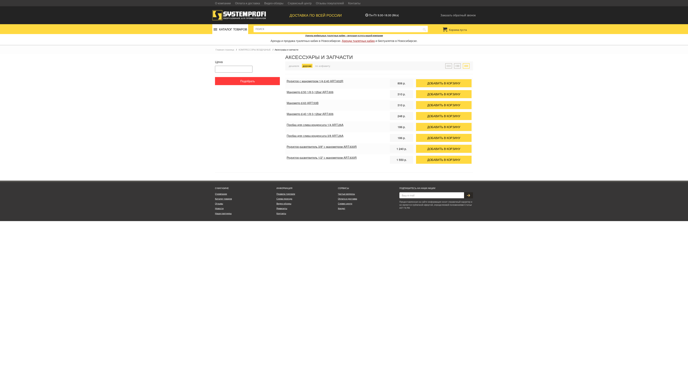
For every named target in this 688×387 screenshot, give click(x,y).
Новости (219, 208)
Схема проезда (284, 198)
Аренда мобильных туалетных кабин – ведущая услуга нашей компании (344, 35)
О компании (223, 3)
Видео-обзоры (273, 3)
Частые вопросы (346, 193)
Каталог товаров (223, 198)
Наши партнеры (223, 213)
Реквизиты (281, 208)
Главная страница (225, 50)
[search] (424, 29)
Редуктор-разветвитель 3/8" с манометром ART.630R (322, 147)
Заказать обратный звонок (458, 15)
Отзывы (219, 203)
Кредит (341, 208)
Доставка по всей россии (316, 15)
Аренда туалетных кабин (358, 41)
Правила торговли (285, 193)
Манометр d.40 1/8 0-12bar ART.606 (310, 114)
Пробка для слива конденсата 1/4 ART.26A (315, 125)
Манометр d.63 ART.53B (303, 103)
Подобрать (247, 81)
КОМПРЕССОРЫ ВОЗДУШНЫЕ (255, 50)
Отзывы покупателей (330, 3)
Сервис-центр (345, 203)
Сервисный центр (300, 3)
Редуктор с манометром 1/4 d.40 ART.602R (315, 81)
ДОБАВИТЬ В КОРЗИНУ (443, 83)
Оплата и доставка (247, 3)
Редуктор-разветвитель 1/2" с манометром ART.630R (322, 158)
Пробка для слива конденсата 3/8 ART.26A (315, 136)
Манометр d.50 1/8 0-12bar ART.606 (310, 92)
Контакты (354, 3)
